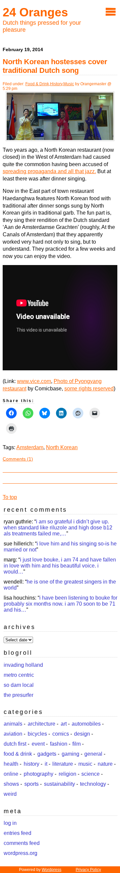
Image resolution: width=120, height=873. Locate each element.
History (56, 84)
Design (82, 734)
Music (68, 84)
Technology (93, 784)
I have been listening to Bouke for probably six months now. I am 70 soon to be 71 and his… (60, 604)
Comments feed (22, 843)
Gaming (70, 754)
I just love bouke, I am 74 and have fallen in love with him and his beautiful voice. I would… (60, 566)
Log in (10, 823)
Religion (67, 774)
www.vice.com (34, 381)
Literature (62, 764)
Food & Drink (37, 84)
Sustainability (59, 784)
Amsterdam (29, 447)
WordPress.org (20, 853)
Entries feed (17, 833)
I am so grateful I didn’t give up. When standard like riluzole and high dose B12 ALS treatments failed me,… (58, 527)
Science (90, 774)
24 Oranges (35, 12)
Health (11, 764)
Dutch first (15, 744)
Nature (105, 764)
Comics (60, 734)
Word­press (51, 870)
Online (11, 774)
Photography (38, 774)
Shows (11, 784)
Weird (10, 794)
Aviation (13, 734)
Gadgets (46, 754)
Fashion (58, 744)
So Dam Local (19, 685)
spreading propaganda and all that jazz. (49, 171)
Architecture (41, 724)
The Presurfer (18, 695)
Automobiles (86, 724)
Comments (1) (18, 459)
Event (38, 744)
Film (76, 744)
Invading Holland (23, 665)
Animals (13, 724)
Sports (31, 784)
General (93, 754)
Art (64, 724)
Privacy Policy (88, 870)
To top (10, 497)
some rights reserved (89, 388)
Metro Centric (19, 675)
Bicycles (37, 734)
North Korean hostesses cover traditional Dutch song (55, 66)
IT (46, 764)
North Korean (62, 447)
